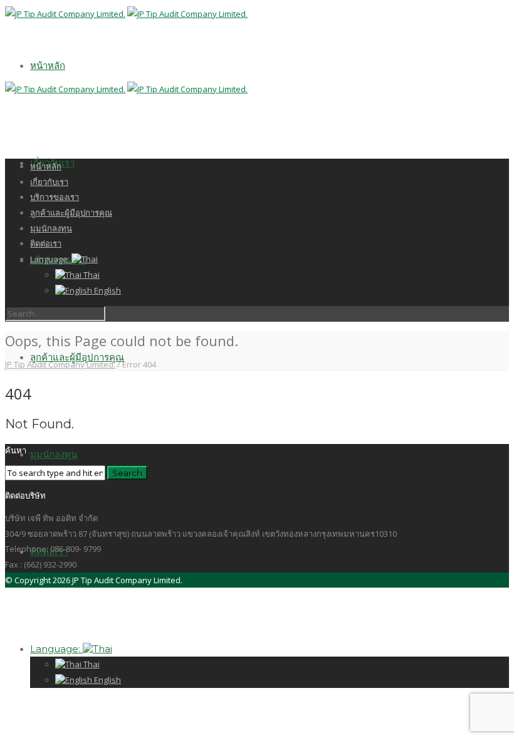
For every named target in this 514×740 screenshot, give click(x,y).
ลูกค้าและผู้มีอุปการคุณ (77, 357)
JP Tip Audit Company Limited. (60, 364)
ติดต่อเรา (45, 243)
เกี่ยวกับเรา (49, 182)
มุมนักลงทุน (53, 454)
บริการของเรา (54, 197)
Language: (56, 649)
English (106, 679)
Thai (90, 664)
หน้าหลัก (47, 65)
